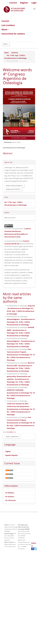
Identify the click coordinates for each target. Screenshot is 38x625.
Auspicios (31, 306)
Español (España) (11, 455)
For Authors (9, 497)
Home (6, 53)
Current (13, 2)
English (8, 451)
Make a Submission (12, 436)
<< (4, 432)
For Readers (9, 493)
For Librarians (10, 500)
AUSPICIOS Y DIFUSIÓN (15, 390)
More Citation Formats (14, 186)
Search (5, 44)
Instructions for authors (13, 33)
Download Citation (13, 189)
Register (24, 2)
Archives (14, 53)
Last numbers (8, 25)
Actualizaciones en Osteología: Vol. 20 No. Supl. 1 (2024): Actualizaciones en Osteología (20, 311)
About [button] (4, 29)
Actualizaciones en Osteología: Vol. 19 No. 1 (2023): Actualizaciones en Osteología (21, 343)
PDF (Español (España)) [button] (18, 138)
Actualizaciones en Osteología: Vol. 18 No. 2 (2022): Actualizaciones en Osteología (21, 322)
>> (15, 432)
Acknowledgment (13, 319)
